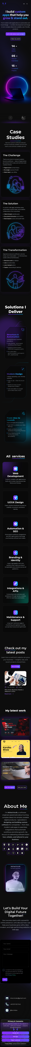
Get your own (22, 787)
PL (27, 3)
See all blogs (15, 666)
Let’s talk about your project (15, 34)
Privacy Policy (8, 1043)
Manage (15, 1036)
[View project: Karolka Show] (15, 757)
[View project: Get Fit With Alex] (15, 736)
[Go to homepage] (4, 4)
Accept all (15, 1033)
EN (24, 3)
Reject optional (15, 1040)
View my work (15, 39)
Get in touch (21, 889)
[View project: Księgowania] (15, 779)
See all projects (9, 787)
